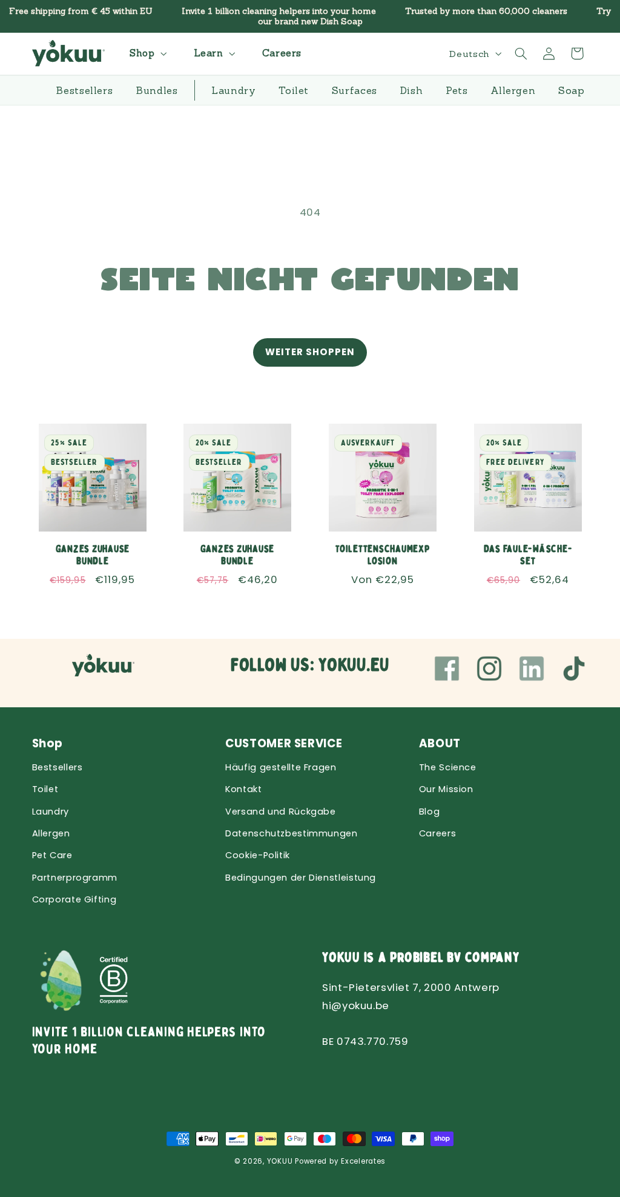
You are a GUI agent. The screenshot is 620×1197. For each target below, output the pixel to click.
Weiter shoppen (310, 351)
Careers (437, 833)
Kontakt (243, 789)
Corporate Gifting (74, 899)
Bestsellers (57, 767)
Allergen (51, 833)
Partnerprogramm (74, 878)
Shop (48, 743)
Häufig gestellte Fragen (281, 767)
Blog (429, 811)
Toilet (45, 789)
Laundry (50, 811)
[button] (146, 53)
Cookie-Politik (257, 855)
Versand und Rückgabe (280, 811)
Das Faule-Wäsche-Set (527, 555)
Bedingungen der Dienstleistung (300, 878)
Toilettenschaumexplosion (382, 555)
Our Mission (446, 789)
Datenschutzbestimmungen (291, 833)
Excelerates (363, 1161)
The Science (448, 767)
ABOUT (440, 743)
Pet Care (52, 855)
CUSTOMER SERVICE (283, 743)
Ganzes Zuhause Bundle (92, 555)
